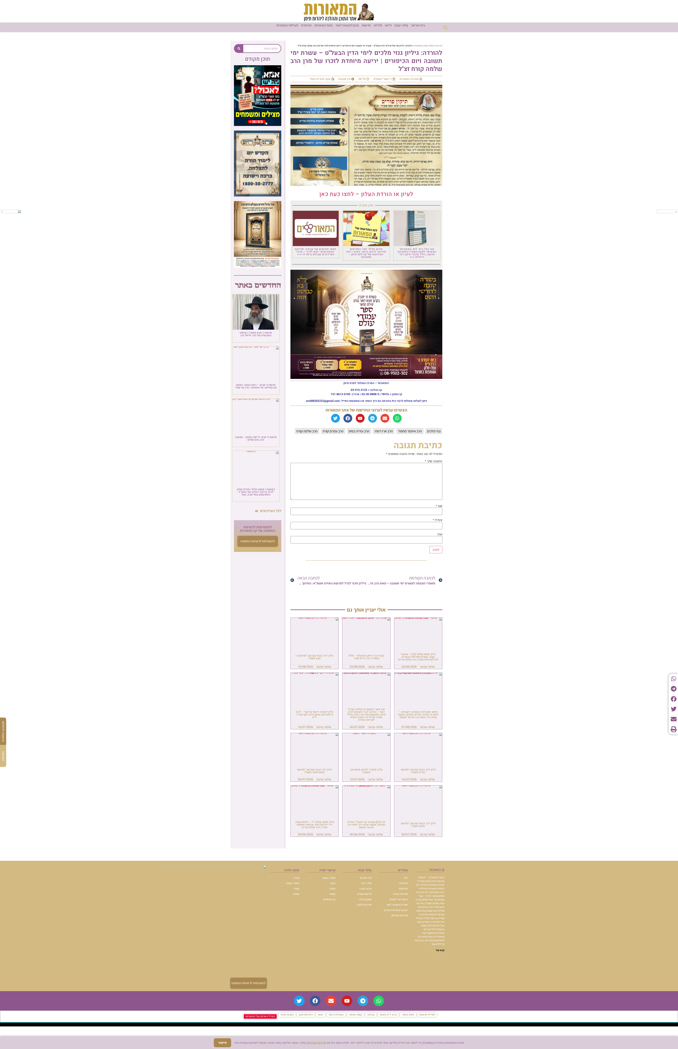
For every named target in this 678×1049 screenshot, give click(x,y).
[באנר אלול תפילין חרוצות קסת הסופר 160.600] (10, 212)
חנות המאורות (323, 25)
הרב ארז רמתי (384, 431)
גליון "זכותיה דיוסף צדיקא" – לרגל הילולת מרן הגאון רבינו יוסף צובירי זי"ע (314, 714)
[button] (445, 27)
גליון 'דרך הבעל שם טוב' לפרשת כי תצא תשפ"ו (314, 657)
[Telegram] (372, 418)
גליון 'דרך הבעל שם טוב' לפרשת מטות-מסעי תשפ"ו (314, 771)
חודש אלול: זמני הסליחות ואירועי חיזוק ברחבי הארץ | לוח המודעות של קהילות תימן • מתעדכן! (366, 253)
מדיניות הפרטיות (316, 1043)
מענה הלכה (291, 870)
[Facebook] (347, 418)
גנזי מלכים (434, 431)
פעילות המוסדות (287, 25)
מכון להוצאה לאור (347, 25)
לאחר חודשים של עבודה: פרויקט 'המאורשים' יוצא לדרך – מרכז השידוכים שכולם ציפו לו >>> (315, 251)
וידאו (388, 25)
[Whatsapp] (397, 418)
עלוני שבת (401, 25)
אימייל (437, 520)
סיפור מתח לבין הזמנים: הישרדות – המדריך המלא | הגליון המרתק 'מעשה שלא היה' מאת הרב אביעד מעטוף (418, 714)
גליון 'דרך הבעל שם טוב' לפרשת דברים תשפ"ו (418, 771)
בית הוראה (418, 25)
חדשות (366, 25)
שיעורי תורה (327, 870)
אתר (439, 534)
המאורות (418, 45)
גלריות (378, 25)
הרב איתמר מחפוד (410, 431)
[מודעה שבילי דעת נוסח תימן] (257, 267)
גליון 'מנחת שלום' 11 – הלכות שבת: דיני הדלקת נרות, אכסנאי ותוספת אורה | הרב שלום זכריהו (314, 824)
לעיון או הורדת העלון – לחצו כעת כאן (366, 194)
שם (439, 505)
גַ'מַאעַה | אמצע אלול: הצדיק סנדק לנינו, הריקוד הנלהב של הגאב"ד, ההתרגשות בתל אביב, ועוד (256, 492)
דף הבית (438, 45)
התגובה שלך (433, 461)
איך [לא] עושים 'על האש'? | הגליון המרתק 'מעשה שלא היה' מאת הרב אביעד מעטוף (366, 824)
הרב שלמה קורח (306, 431)
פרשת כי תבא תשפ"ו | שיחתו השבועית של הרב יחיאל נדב (256, 334)
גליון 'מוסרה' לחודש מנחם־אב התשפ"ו (366, 771)
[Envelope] (384, 418)
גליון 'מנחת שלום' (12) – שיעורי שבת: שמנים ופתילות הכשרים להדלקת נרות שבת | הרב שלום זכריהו (418, 656)
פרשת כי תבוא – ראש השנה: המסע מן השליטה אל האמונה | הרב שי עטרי (256, 386)
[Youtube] (360, 418)
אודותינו (306, 25)
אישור (222, 1042)
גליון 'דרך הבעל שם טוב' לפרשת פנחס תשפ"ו (418, 824)
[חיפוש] (238, 48)
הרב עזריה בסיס (359, 431)
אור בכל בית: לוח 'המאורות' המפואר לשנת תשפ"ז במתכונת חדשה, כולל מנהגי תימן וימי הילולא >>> (417, 253)
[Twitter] (335, 418)
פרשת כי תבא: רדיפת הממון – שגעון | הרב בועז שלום (256, 438)
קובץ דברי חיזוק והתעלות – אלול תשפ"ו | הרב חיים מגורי (366, 657)
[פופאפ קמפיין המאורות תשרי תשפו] (257, 125)
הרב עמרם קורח (333, 431)
